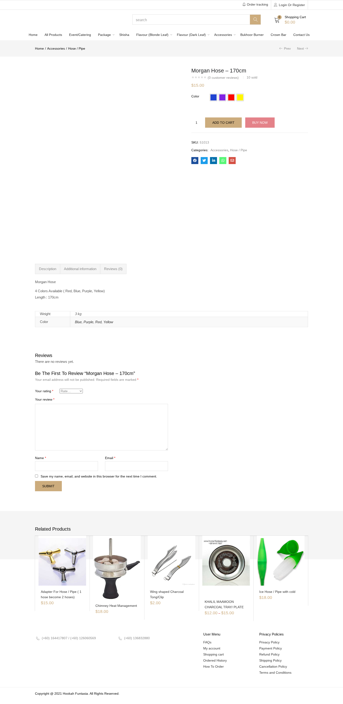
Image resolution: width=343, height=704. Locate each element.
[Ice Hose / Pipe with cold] (280, 561)
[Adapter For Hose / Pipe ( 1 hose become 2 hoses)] (62, 561)
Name (40, 458)
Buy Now (260, 122)
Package (105, 35)
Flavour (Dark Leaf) (192, 35)
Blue (78, 322)
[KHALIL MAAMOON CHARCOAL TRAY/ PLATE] (226, 561)
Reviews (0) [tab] (113, 269)
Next (300, 48)
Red (98, 322)
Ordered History (215, 660)
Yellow (108, 322)
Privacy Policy (269, 642)
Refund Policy (269, 654)
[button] (290, 19)
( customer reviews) (223, 77)
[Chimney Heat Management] (117, 568)
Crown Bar (278, 35)
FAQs (207, 642)
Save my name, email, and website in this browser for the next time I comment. (99, 476)
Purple (88, 322)
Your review (44, 399)
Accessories (223, 35)
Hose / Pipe (76, 48)
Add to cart (223, 122)
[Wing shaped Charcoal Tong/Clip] (171, 561)
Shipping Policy (270, 660)
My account (211, 648)
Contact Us (301, 35)
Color (195, 96)
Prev (287, 48)
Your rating (44, 391)
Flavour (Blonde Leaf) (152, 35)
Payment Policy (270, 648)
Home (33, 35)
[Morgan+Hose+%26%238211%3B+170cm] (204, 160)
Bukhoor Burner (252, 35)
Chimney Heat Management (116, 606)
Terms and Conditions (275, 672)
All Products (53, 35)
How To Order (213, 666)
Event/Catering (80, 35)
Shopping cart (213, 654)
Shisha (124, 35)
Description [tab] (47, 269)
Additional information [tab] (80, 269)
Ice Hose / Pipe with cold (277, 592)
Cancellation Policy (273, 666)
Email (110, 458)
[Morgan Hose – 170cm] (194, 160)
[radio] (213, 97)
